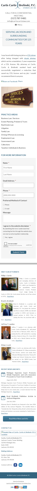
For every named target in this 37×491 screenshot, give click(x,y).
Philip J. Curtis (6, 276)
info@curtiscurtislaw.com (18, 21)
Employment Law (8, 138)
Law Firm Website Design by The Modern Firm (18, 483)
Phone (7, 205)
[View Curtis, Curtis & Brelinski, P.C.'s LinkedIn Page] (20, 465)
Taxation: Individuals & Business (13, 148)
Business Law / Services (10, 118)
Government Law (8, 141)
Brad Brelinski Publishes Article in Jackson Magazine (21, 397)
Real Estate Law (7, 125)
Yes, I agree (9, 237)
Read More (10, 296)
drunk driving (29, 58)
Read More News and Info (18, 419)
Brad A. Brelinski (7, 301)
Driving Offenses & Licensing (12, 135)
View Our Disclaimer (18, 481)
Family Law (5, 131)
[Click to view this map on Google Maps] (18, 434)
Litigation (5, 128)
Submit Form (18, 252)
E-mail (7, 208)
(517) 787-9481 (18, 18)
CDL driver (31, 55)
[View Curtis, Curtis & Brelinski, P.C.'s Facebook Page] (15, 465)
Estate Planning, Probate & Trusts (14, 122)
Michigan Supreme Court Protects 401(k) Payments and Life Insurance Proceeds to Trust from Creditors (21, 375)
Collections (5, 144)
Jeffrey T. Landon (8, 324)
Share (20, 81)
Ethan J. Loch (6, 345)
